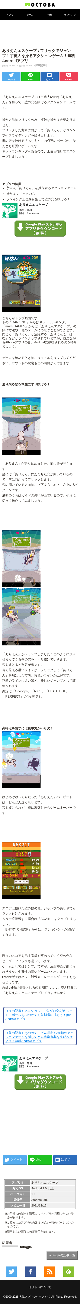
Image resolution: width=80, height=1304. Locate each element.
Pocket (68, 79)
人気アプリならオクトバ (34, 1296)
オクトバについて (40, 1287)
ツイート (11, 79)
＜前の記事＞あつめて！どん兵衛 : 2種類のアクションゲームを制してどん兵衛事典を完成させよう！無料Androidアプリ (39, 1037)
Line (30, 79)
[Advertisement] (40, 33)
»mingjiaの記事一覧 (62, 1255)
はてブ (49, 79)
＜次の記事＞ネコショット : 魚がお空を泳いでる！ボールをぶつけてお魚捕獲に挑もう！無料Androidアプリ (39, 1015)
